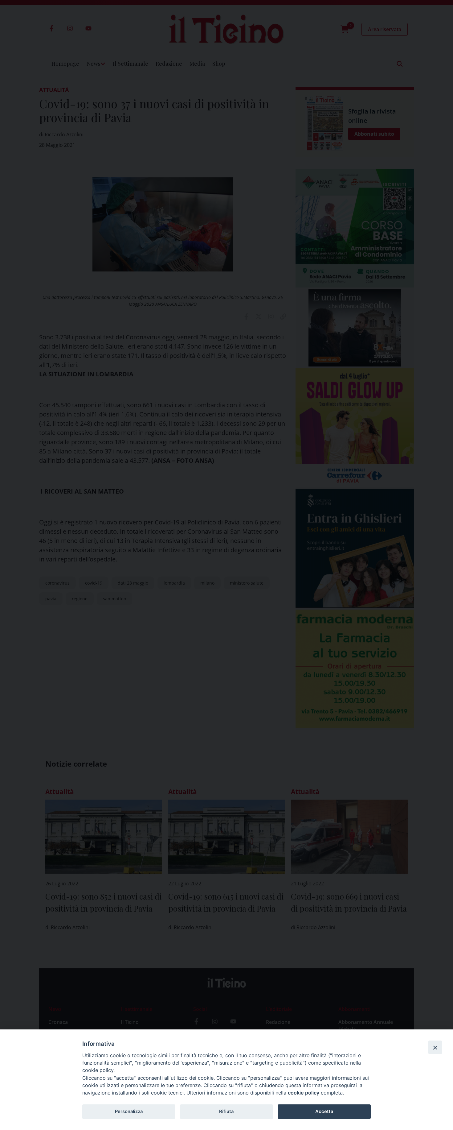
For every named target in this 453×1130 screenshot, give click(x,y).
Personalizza (129, 1111)
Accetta (324, 1111)
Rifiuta (226, 1111)
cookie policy (303, 1093)
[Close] (435, 1047)
